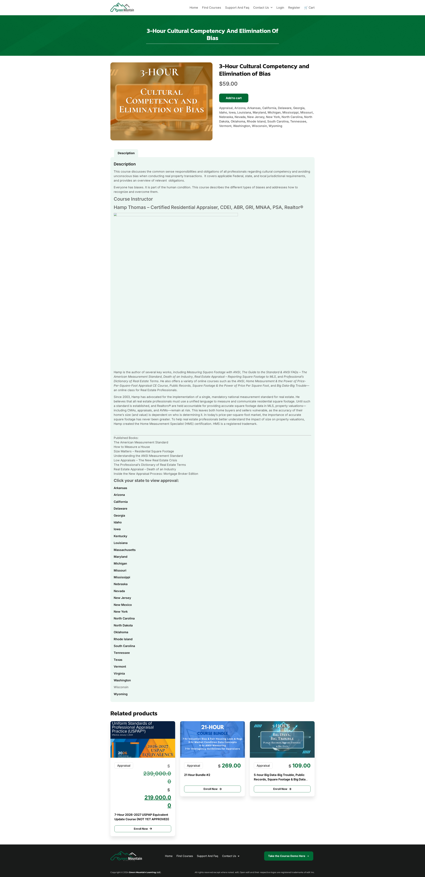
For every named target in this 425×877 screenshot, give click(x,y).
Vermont (120, 666)
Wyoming (121, 694)
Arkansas (120, 488)
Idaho (118, 522)
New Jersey (122, 598)
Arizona (119, 494)
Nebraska (121, 584)
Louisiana (121, 543)
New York (121, 611)
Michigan (120, 563)
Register (294, 7)
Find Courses (211, 7)
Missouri (120, 570)
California (121, 501)
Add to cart (234, 98)
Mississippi (122, 577)
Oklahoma (121, 632)
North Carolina (124, 618)
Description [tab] (126, 153)
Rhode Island (123, 639)
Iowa (117, 529)
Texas (118, 659)
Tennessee (122, 652)
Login (280, 7)
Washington (122, 680)
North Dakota (123, 625)
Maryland (120, 556)
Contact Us (261, 7)
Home (194, 7)
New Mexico (123, 605)
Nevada (119, 591)
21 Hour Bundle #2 (197, 775)
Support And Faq (237, 7)
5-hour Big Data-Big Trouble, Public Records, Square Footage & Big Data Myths (279, 779)
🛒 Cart (309, 7)
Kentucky (120, 536)
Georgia (119, 515)
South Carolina (124, 646)
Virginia (119, 673)
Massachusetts (125, 550)
